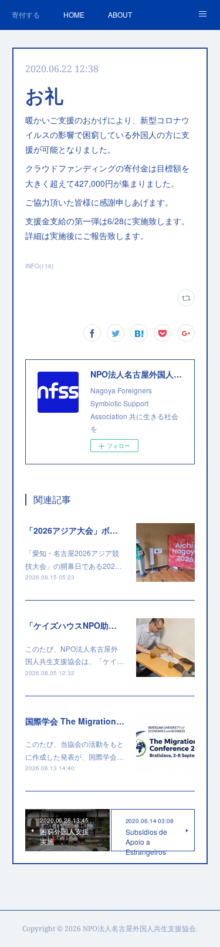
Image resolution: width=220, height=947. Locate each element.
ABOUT (120, 14)
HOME (73, 14)
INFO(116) (39, 266)
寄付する (26, 14)
